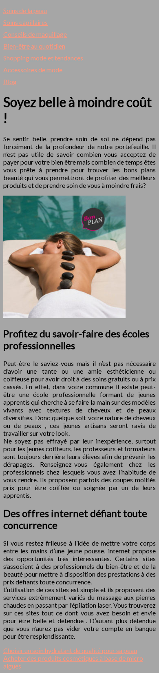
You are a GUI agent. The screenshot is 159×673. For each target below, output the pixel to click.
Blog (10, 81)
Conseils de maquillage (35, 34)
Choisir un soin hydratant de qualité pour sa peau (70, 650)
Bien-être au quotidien (34, 46)
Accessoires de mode (32, 70)
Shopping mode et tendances (43, 58)
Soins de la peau (25, 10)
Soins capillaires (25, 22)
